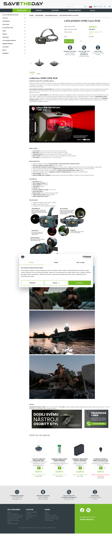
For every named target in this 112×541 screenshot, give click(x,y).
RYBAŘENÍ (5, 53)
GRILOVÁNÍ (5, 24)
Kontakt (47, 514)
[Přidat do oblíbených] (81, 41)
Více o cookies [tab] (80, 262)
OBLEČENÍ (5, 37)
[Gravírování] (57, 419)
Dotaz (38, 74)
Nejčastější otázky (12, 523)
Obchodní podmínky (50, 515)
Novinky (55, 10)
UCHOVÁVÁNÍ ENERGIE (9, 40)
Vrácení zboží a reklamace (14, 517)
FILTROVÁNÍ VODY (7, 27)
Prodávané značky (31, 515)
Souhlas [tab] (31, 262)
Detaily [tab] (56, 262)
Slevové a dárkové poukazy (15, 515)
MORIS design (49, 520)
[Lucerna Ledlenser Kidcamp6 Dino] (38, 449)
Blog (92, 10)
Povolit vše (79, 283)
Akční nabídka (74, 10)
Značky (39, 10)
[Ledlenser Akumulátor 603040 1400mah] (80, 449)
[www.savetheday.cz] (90, 6)
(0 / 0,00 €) (98, 6)
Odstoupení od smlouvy (51, 518)
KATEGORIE (21, 10)
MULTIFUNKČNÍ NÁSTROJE (10, 15)
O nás (46, 512)
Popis (32, 74)
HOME (31, 15)
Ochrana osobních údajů (51, 517)
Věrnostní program (12, 514)
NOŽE (4, 31)
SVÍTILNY (5, 18)
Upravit (55, 283)
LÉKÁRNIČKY (6, 21)
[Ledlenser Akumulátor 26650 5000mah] (59, 449)
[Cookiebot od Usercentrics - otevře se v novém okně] (84, 257)
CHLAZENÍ (5, 47)
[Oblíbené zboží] (105, 6)
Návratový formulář (13, 518)
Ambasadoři (29, 517)
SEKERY (4, 34)
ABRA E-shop (52, 528)
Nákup (9, 512)
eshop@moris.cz (17, 499)
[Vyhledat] (85, 6)
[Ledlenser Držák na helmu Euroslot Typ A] (100, 449)
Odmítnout (32, 283)
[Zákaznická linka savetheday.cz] (96, 419)
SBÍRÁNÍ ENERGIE (7, 43)
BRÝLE (4, 50)
